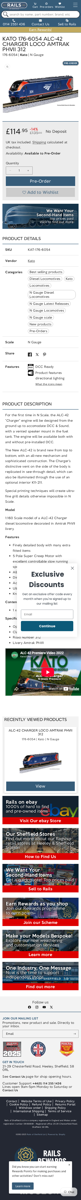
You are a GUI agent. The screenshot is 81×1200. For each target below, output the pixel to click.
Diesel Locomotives (45, 278)
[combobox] (40, 14)
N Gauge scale (41, 317)
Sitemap (42, 1115)
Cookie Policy (18, 1104)
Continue (47, 626)
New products (40, 324)
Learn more (22, 1186)
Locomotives (40, 285)
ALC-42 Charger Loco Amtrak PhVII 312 (40, 732)
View (41, 786)
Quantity (12, 163)
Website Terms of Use (36, 1101)
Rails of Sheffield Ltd (36, 1134)
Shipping (39, 142)
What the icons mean (48, 384)
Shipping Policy (55, 1108)
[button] (35, 5)
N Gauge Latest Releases (49, 303)
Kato (23, 54)
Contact (11, 1101)
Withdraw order (30, 1108)
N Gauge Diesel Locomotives (42, 294)
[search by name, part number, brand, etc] (5, 14)
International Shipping (28, 1111)
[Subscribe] (74, 1034)
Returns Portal (65, 1104)
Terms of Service (59, 1111)
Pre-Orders (38, 331)
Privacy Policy (65, 1101)
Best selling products (46, 272)
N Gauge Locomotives (47, 310)
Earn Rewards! (40, 29)
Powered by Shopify (56, 1134)
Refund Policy (41, 1104)
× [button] (69, 1164)
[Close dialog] (72, 568)
